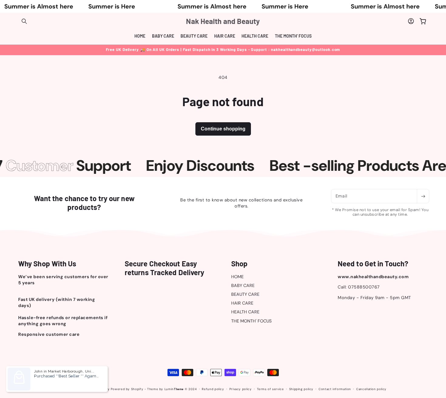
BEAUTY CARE (245, 294)
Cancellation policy (371, 389)
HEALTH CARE (245, 312)
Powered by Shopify (127, 389)
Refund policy (213, 389)
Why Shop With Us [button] (47, 263)
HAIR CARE (242, 303)
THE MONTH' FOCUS (251, 321)
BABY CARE (243, 285)
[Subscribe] (423, 196)
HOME (237, 276)
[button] (24, 21)
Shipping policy (301, 389)
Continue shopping (223, 128)
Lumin (174, 389)
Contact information (335, 389)
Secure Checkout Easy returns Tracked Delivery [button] (164, 268)
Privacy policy (240, 389)
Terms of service (270, 389)
